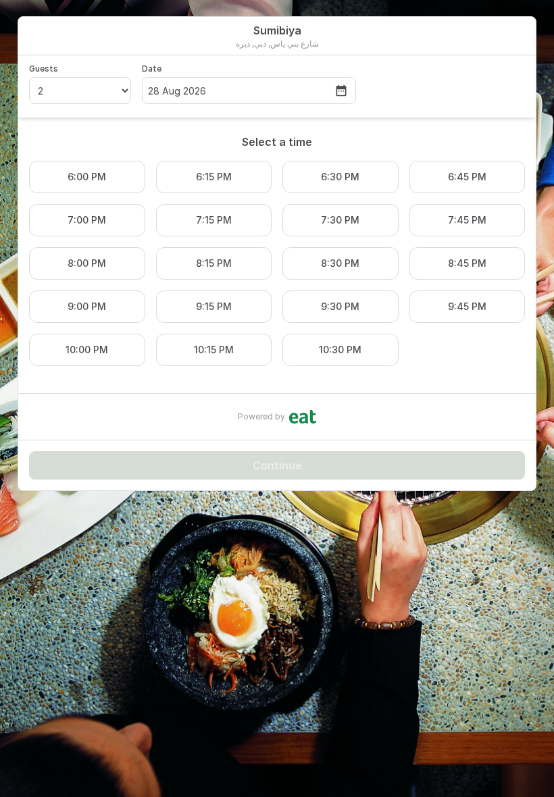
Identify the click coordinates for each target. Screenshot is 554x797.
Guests (43, 68)
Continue (277, 465)
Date (151, 68)
